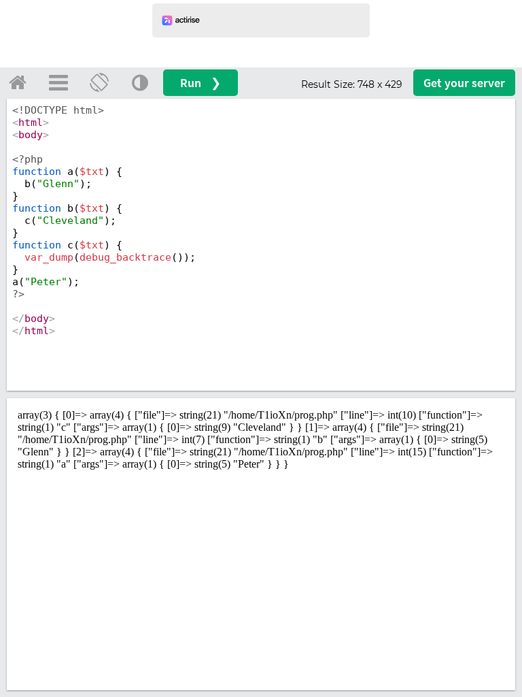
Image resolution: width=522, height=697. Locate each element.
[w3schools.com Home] (17, 82)
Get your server (464, 83)
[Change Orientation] (99, 82)
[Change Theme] (140, 82)
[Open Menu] (58, 82)
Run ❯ (200, 83)
